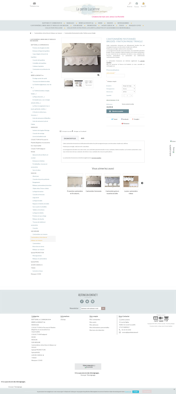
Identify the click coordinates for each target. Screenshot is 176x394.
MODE (100, 23)
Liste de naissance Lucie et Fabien (39, 122)
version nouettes (96, 158)
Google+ (136, 119)
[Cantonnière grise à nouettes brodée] (112, 181)
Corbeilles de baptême (39, 63)
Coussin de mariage (38, 133)
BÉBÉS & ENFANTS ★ (86, 23)
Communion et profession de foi (40, 70)
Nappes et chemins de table (40, 204)
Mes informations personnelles (99, 327)
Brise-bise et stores (38, 246)
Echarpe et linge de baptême (41, 51)
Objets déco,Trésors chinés (40, 188)
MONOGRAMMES (123, 23)
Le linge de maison (37, 191)
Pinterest (126, 123)
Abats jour (35, 176)
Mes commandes (95, 319)
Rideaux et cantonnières (39, 259)
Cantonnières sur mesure (39, 234)
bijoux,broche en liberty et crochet (39, 156)
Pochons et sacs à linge (39, 216)
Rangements (36, 182)
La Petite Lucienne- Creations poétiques (166, 323)
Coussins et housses (38, 194)
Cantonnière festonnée (93, 191)
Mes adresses (94, 325)
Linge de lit (35, 197)
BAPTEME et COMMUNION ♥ (52, 23)
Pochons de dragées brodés (40, 48)
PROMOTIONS (91, 25)
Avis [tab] (82, 138)
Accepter (136, 391)
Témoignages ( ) (89, 365)
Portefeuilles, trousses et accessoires (39, 165)
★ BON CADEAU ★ (108, 25)
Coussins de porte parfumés (40, 179)
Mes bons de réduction (97, 330)
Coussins (35, 228)
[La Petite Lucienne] (88, 9)
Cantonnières (36, 243)
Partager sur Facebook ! (80, 131)
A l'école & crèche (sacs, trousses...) (38, 113)
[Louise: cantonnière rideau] (131, 181)
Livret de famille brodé (39, 136)
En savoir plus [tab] (70, 138)
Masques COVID (135, 25)
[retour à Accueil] (30, 33)
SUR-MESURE (77, 25)
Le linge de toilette (37, 213)
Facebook (125, 119)
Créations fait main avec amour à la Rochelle (102, 17)
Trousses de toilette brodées (41, 81)
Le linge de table (37, 200)
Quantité (108, 95)
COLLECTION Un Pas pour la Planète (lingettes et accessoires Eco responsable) (98, 28)
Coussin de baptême (38, 60)
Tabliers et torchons (38, 210)
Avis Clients (170, 150)
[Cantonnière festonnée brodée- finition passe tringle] (68, 83)
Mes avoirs (93, 322)
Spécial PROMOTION (37, 252)
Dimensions (109, 91)
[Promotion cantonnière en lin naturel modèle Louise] (75, 181)
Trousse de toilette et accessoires (38, 223)
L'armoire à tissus (37, 271)
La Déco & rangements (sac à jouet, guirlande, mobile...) (40, 107)
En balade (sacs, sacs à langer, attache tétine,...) (40, 101)
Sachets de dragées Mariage (40, 130)
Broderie (109, 86)
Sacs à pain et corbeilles (39, 207)
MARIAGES (70, 23)
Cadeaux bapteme (38, 66)
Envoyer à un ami (67, 131)
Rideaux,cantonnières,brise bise (41, 185)
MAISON (110, 23)
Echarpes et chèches (38, 161)
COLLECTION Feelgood (53, 28)
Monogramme (110, 89)
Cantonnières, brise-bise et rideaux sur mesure (50, 25)
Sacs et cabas (36, 170)
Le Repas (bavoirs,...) (38, 97)
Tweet (115, 119)
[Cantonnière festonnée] (94, 181)
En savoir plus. (128, 391)
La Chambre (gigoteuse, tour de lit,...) (41, 86)
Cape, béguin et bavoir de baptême (39, 55)
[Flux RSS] (89, 367)
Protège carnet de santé (39, 78)
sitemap (63, 319)
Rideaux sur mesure (38, 249)
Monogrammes (37, 255)
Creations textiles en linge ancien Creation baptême (161, 326)
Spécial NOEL (35, 262)
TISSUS (121, 25)
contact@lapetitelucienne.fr (130, 332)
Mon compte (94, 316)
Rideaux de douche (38, 219)
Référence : (109, 104)
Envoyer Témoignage (88, 375)
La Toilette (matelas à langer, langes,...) (40, 92)
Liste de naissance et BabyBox (41, 118)
